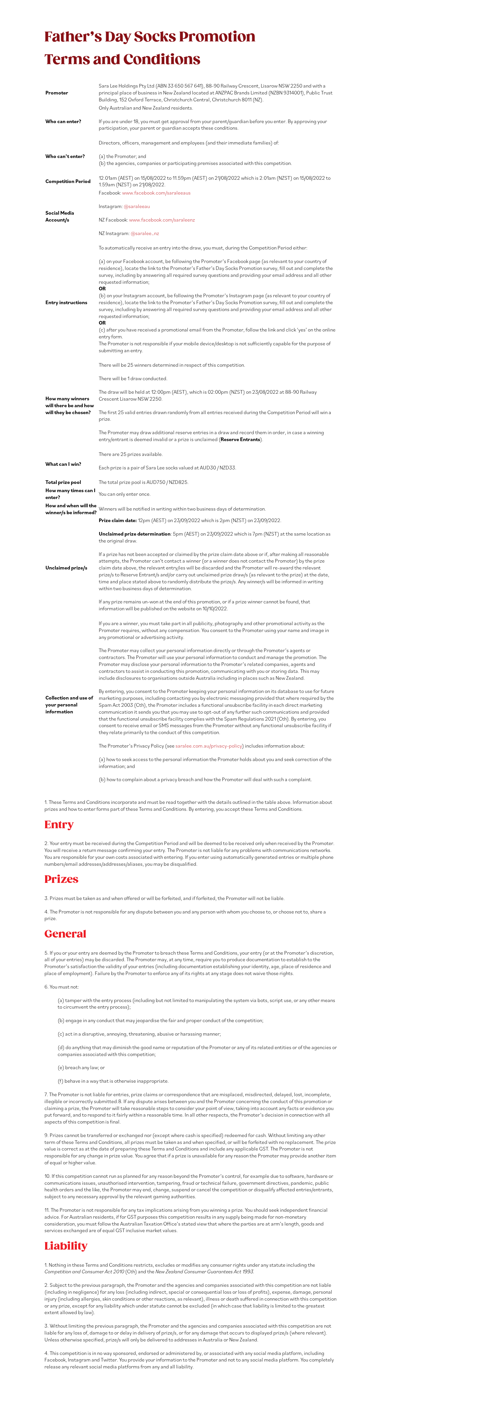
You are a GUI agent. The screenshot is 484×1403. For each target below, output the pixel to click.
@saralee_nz (145, 233)
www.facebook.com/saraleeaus (156, 192)
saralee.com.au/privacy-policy (208, 745)
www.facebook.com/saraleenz (162, 219)
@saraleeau (137, 206)
